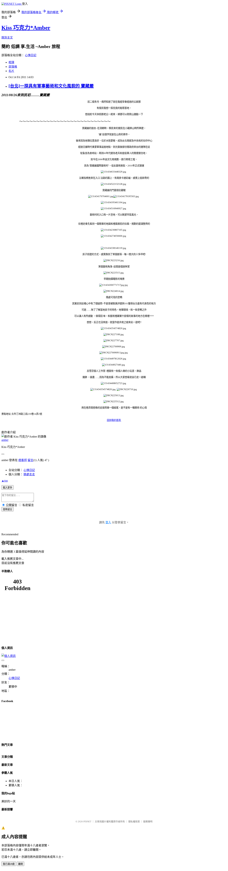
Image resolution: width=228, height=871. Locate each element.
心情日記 (30, 55)
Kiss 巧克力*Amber (25, 27)
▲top (4, 480)
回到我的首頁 (114, 420)
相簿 (11, 62)
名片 (11, 70)
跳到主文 (7, 37)
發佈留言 (7, 509)
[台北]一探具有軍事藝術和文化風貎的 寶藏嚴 (51, 86)
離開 (20, 864)
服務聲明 (147, 821)
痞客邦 (22, 460)
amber (4, 439)
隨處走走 (29, 474)
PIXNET (87, 821)
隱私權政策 (134, 821)
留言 (30, 460)
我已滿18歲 (9, 864)
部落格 (13, 66)
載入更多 (7, 487)
